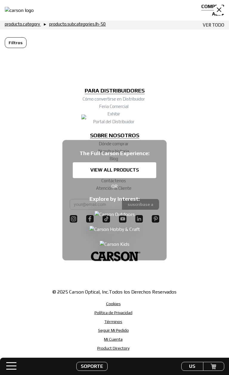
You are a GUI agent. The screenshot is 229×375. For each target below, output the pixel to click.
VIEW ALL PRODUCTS (114, 170)
